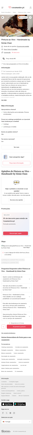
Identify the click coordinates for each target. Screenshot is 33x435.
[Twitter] (6, 413)
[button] (16, 160)
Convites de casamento (21, 347)
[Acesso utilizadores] (30, 7)
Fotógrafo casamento (7, 350)
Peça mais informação (16, 163)
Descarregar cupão (15, 233)
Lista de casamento (24, 362)
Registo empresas (6, 393)
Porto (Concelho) (6, 12)
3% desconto (15, 52)
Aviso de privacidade (7, 384)
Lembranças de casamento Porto (10, 262)
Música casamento (6, 353)
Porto (14, 12)
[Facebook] (2, 413)
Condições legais (13, 381)
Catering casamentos (7, 347)
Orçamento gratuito (19, 327)
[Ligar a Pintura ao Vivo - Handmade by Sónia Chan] (3, 327)
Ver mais (16, 147)
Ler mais (4, 100)
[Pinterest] (10, 413)
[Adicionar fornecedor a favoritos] (30, 17)
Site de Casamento (24, 395)
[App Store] (7, 405)
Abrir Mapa (26, 247)
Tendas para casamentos (8, 359)
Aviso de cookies (19, 384)
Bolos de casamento (7, 371)
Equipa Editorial (5, 395)
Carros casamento (19, 353)
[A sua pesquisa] (2, 17)
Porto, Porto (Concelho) (10, 49)
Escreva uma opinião (16, 200)
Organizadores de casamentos (9, 365)
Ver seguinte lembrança (8, 333)
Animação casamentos (23, 359)
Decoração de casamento (8, 356)
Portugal (7, 421)
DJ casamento (19, 371)
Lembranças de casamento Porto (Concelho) (13, 259)
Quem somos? (17, 393)
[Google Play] (20, 405)
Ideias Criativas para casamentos (10, 368)
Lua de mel (23, 365)
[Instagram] (14, 413)
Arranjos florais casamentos (8, 362)
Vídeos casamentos (20, 350)
